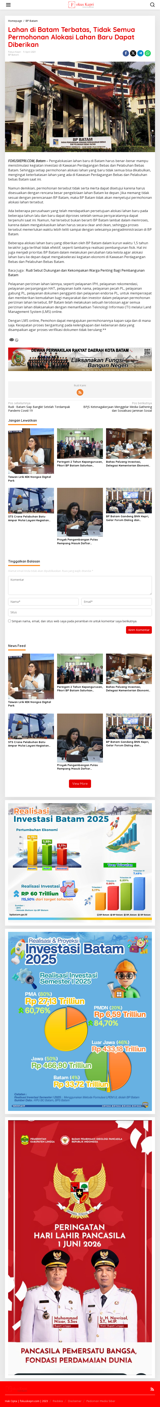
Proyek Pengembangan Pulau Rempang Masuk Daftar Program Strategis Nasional (77, 541)
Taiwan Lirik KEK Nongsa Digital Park (29, 478)
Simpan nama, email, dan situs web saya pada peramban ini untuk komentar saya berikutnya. (74, 621)
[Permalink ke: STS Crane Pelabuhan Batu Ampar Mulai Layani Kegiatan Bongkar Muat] (31, 500)
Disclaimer (74, 1401)
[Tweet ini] (133, 53)
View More (80, 784)
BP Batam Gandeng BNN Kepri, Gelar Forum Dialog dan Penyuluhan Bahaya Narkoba (127, 518)
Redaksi (58, 1401)
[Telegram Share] (140, 53)
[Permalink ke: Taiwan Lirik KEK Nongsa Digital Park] (31, 451)
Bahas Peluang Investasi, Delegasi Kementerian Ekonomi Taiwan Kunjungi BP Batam (127, 463)
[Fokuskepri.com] (81, 4)
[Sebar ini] (126, 53)
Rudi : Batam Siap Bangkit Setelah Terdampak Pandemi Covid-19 (39, 406)
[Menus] (8, 5)
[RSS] (80, 392)
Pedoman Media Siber (100, 1401)
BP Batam (13, 54)
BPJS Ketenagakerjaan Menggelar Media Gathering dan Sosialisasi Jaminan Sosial (117, 406)
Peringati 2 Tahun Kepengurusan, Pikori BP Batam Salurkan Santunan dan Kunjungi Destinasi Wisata (80, 463)
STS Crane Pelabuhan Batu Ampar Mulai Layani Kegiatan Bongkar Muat (28, 518)
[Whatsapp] (148, 53)
